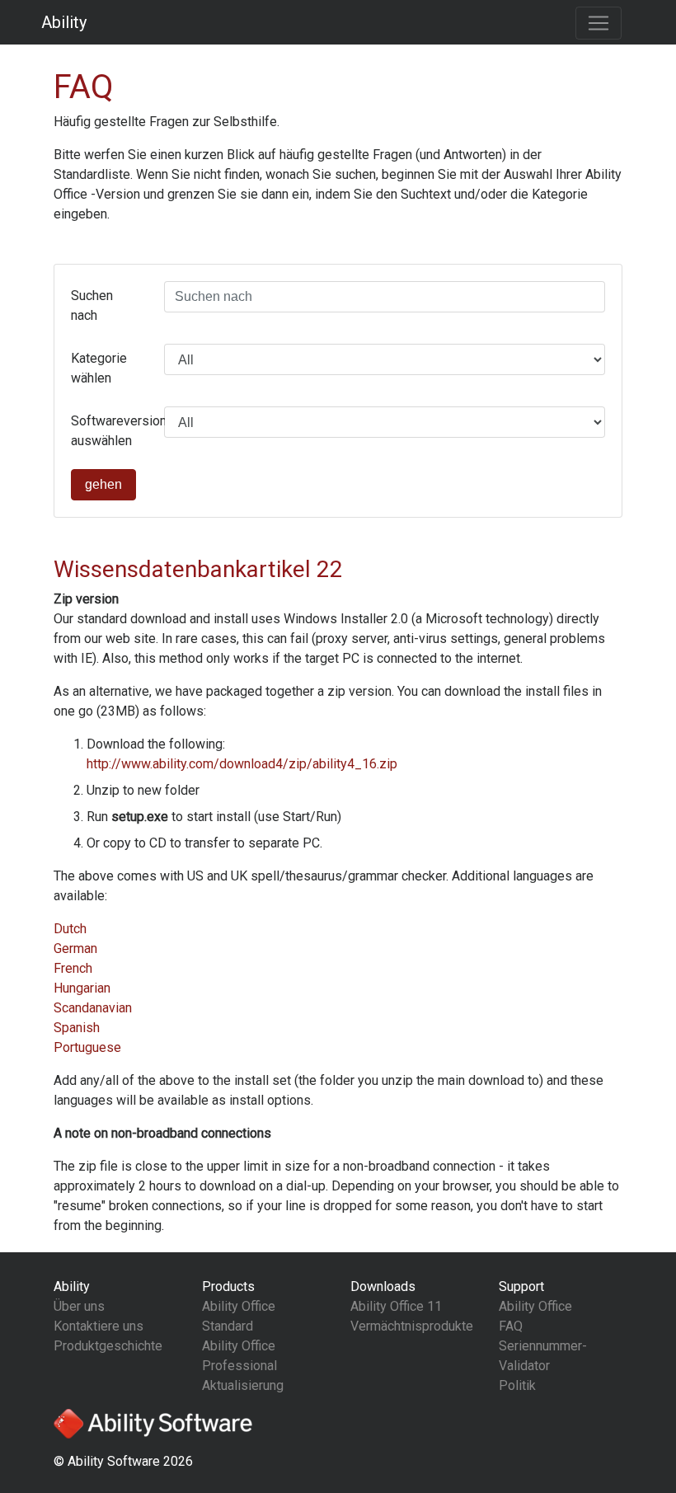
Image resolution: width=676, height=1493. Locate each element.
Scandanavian (93, 1008)
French (73, 968)
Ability (64, 22)
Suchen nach (92, 305)
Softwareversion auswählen (111, 430)
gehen (103, 484)
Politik (517, 1385)
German (75, 948)
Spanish (77, 1027)
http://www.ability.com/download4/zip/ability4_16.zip (242, 764)
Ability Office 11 (396, 1306)
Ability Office (535, 1306)
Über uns (79, 1306)
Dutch (70, 929)
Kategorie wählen (99, 368)
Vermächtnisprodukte (411, 1326)
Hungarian (82, 988)
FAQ (511, 1326)
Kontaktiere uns (98, 1326)
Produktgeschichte (108, 1346)
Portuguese (87, 1047)
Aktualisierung (243, 1385)
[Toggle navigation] (598, 23)
